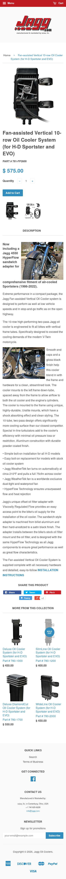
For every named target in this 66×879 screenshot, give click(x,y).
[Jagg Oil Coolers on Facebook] (33, 780)
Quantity (8, 181)
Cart (60, 3)
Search (33, 757)
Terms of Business (33, 761)
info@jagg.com (33, 810)
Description (32, 230)
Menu (10, 3)
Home (6, 55)
